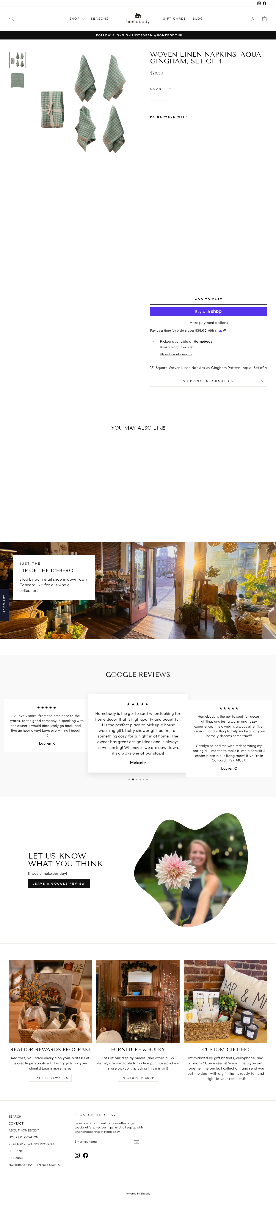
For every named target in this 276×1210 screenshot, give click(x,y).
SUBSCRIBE (168, 617)
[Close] (194, 570)
